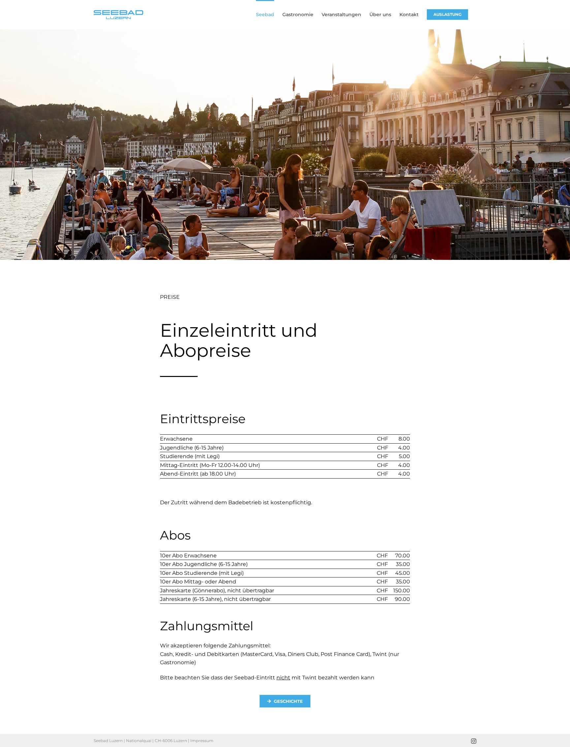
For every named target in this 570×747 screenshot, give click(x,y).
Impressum (201, 740)
